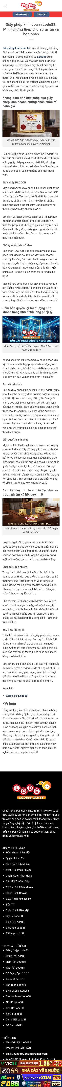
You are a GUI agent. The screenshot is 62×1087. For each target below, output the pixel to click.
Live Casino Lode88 (17, 990)
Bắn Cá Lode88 (15, 1008)
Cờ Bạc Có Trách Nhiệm (19, 887)
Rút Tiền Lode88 (15, 967)
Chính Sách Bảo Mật (17, 910)
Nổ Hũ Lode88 (14, 1002)
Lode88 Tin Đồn (15, 979)
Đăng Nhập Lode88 (17, 950)
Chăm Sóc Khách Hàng (19, 875)
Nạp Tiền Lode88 (16, 961)
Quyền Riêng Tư (15, 858)
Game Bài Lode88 (16, 1019)
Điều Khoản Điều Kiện (18, 852)
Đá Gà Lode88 (14, 1025)
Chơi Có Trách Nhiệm (18, 864)
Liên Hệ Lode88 (15, 922)
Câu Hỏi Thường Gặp (18, 881)
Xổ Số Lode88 (14, 1013)
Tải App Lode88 (15, 933)
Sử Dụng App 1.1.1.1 (17, 973)
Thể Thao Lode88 (16, 984)
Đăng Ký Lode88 (15, 956)
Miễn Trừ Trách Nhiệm (18, 870)
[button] (4, 6)
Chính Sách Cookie (16, 893)
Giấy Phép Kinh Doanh (18, 898)
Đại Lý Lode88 (14, 916)
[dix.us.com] (31, 5)
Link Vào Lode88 (15, 927)
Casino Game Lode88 (18, 996)
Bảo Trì (10, 904)
